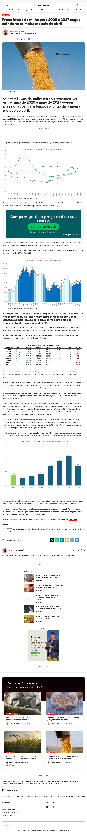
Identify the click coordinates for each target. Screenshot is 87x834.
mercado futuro (45, 529)
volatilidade (7, 532)
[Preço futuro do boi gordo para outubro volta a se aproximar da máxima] (29, 598)
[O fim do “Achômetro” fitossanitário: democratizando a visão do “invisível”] (22, 742)
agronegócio (72, 796)
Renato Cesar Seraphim (18, 762)
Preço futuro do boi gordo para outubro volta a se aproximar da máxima (47, 597)
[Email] (67, 540)
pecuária (47, 796)
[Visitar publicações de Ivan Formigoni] (5, 32)
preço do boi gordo (31, 796)
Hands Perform (63, 830)
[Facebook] (81, 550)
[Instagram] (50, 807)
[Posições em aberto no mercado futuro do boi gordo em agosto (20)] (29, 609)
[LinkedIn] (84, 550)
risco (81, 529)
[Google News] (47, 807)
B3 (23, 529)
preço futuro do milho (71, 529)
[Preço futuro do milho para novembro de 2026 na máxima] (29, 619)
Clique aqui (73, 520)
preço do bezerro (61, 796)
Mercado (6, 15)
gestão (37, 529)
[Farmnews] (43, 5)
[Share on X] (21, 39)
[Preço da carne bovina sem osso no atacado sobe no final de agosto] (29, 578)
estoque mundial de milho (66, 372)
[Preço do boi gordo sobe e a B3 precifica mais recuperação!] (22, 703)
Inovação (10, 752)
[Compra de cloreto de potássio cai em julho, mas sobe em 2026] (64, 703)
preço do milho (57, 529)
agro (40, 796)
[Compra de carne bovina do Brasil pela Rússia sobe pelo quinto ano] (29, 588)
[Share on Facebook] (17, 39)
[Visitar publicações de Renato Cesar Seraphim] (7, 762)
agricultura (17, 529)
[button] (4, 5)
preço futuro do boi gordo (24, 509)
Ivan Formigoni (18, 31)
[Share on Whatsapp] (57, 540)
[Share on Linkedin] (62, 540)
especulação (29, 529)
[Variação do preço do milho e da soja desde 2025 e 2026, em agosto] (64, 742)
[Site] (79, 550)
